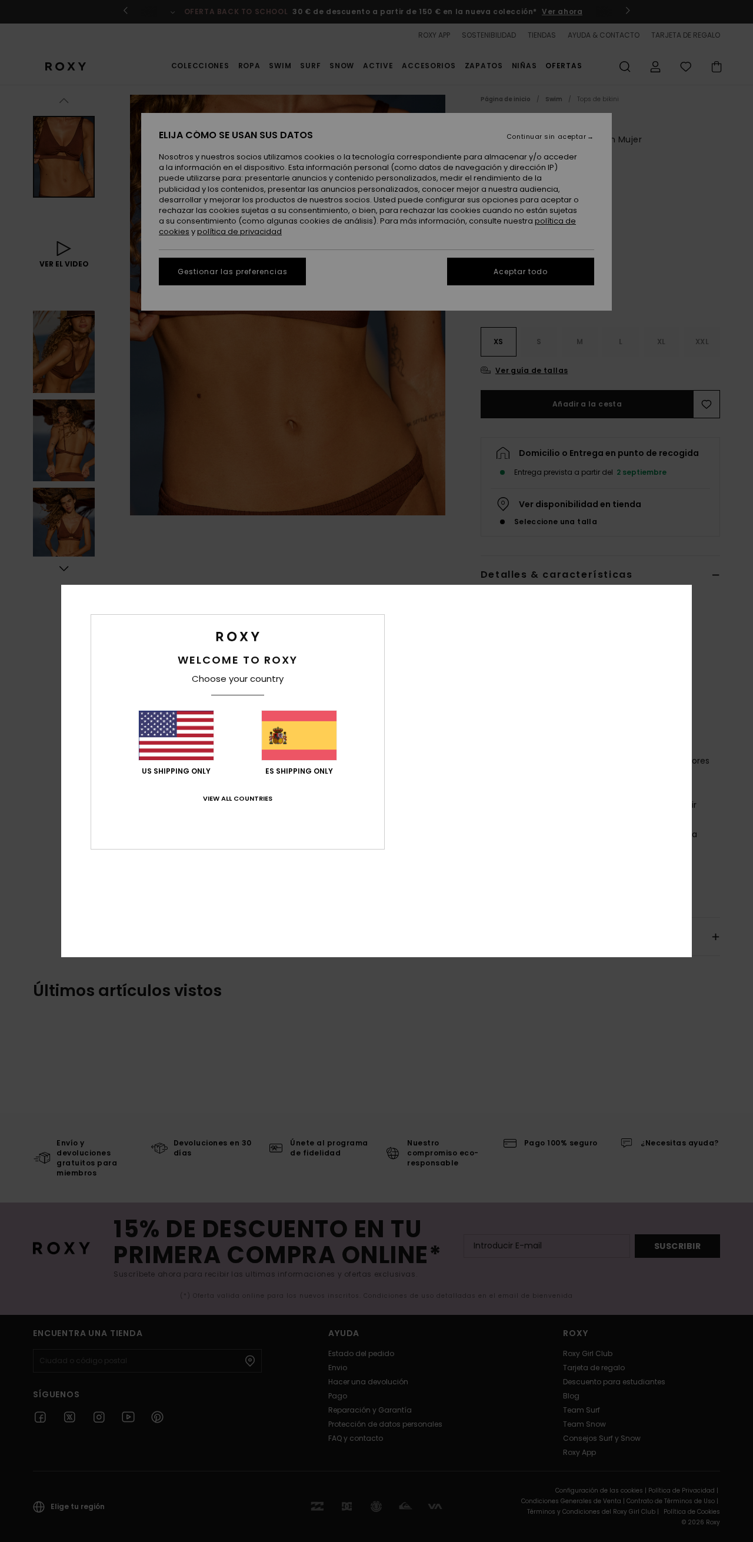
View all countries (237, 798)
